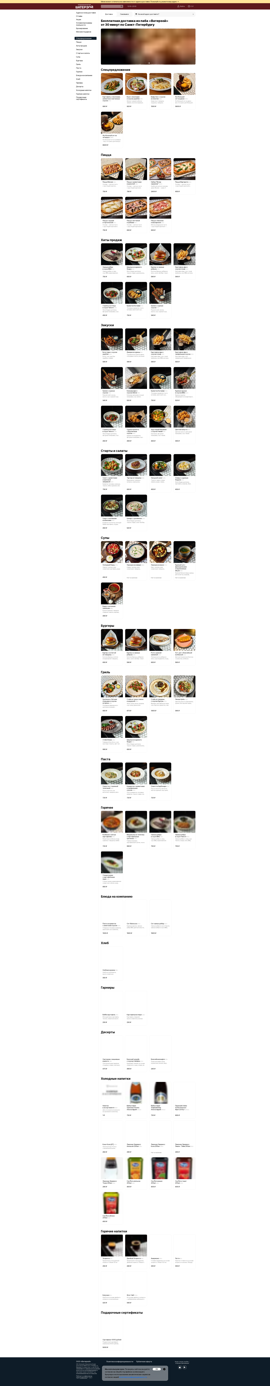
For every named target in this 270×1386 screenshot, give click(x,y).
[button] (104, 46)
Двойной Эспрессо (134, 1258)
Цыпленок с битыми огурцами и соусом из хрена (110, 701)
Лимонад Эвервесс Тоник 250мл (110, 1182)
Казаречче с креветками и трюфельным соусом (136, 788)
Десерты (79, 86)
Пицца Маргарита (181, 182)
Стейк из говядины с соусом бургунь (158, 700)
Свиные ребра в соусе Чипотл (180, 836)
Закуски (79, 49)
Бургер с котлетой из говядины (109, 654)
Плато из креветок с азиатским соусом (110, 925)
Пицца (78, 42)
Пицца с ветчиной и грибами (133, 222)
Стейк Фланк (107, 740)
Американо (155, 1258)
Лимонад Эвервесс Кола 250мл (158, 1145)
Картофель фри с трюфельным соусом (182, 353)
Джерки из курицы (133, 352)
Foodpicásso (83, 1377)
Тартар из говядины (134, 478)
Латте (177, 1258)
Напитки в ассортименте (108, 1107)
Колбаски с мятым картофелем (109, 836)
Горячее (79, 72)
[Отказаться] (164, 1369)
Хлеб (78, 79)
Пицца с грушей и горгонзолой (108, 222)
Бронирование (82, 28)
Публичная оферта (144, 1362)
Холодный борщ (109, 565)
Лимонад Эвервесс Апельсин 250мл (134, 1145)
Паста (78, 68)
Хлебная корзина (109, 970)
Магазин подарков (83, 32)
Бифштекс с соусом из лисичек (158, 98)
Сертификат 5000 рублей (112, 1340)
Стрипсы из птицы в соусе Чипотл (109, 307)
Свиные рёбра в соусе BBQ (108, 268)
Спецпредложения (83, 38)
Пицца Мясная (108, 182)
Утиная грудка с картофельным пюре (109, 877)
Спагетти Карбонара (158, 786)
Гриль (78, 64)
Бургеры (79, 61)
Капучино (106, 1295)
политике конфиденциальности (133, 1377)
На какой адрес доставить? (148, 14)
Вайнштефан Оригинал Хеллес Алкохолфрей (133, 1108)
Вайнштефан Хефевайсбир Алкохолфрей (156, 1108)
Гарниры (79, 83)
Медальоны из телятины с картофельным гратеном (135, 836)
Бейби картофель (109, 1015)
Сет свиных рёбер (157, 924)
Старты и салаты (83, 53)
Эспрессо (106, 1258)
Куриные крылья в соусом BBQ (181, 392)
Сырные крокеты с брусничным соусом (133, 431)
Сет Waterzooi (132, 924)
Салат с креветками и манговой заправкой (110, 480)
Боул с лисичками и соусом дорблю (133, 98)
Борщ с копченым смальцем (109, 607)
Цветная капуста (181, 429)
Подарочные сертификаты (81, 98)
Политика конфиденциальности (119, 1362)
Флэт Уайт (130, 1295)
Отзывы (79, 16)
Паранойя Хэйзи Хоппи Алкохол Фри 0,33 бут (181, 1108)
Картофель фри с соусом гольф (181, 268)
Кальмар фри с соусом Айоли (132, 392)
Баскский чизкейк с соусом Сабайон (133, 1060)
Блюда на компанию (84, 75)
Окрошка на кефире (134, 565)
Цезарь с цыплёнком (134, 518)
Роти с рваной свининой (156, 654)
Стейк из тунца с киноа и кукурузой (135, 700)
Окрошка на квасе (157, 565)
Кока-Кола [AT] (108, 1144)
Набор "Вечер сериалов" (156, 183)
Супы (78, 57)
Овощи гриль (180, 699)
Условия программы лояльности (84, 24)
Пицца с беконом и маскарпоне (157, 222)
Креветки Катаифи (133, 306)
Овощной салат (156, 478)
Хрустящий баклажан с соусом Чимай (159, 430)
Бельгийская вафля (158, 1059)
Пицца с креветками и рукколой (134, 183)
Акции (78, 19)
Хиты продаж (81, 46)
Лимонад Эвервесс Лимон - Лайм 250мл (182, 1145)
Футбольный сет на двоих (179, 98)
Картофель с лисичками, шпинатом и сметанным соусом (111, 99)
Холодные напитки (83, 90)
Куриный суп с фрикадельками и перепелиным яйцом (181, 568)
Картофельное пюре (134, 1015)
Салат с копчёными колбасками (110, 519)
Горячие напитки (82, 94)
